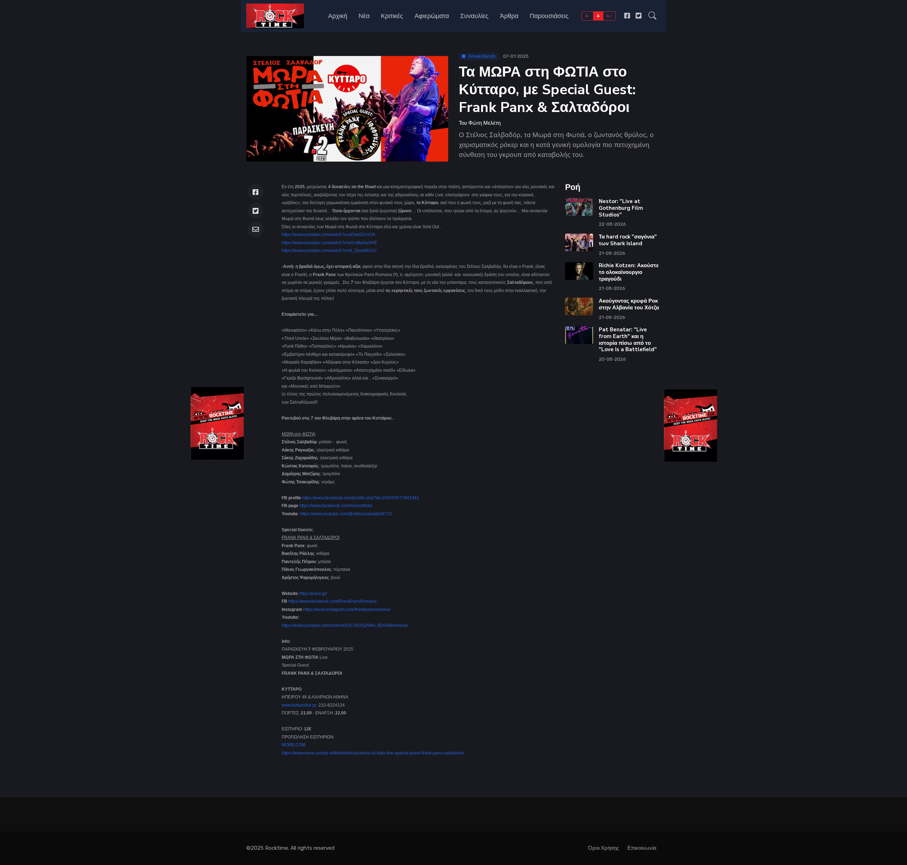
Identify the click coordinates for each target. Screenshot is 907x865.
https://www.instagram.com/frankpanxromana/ (346, 609)
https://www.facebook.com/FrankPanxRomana (332, 601)
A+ (609, 16)
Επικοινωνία (642, 848)
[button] (652, 16)
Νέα (364, 15)
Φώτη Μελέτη (484, 123)
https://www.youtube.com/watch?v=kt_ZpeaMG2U (329, 250)
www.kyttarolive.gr (299, 705)
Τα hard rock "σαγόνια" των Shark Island (628, 240)
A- (587, 16)
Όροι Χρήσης (603, 848)
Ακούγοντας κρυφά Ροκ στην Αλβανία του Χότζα (629, 304)
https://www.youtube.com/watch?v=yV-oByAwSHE (329, 242)
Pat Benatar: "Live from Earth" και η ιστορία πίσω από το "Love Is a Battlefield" (628, 339)
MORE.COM (293, 744)
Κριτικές (392, 15)
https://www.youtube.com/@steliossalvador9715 (346, 513)
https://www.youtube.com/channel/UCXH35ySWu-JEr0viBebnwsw (345, 625)
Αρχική (337, 15)
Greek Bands (482, 56)
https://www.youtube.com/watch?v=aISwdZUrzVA (328, 234)
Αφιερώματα (432, 15)
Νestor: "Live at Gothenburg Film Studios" (621, 208)
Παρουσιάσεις (549, 15)
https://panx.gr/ (313, 593)
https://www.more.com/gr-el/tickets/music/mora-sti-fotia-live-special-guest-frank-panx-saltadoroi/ (373, 753)
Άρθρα (509, 15)
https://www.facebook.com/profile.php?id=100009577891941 (360, 497)
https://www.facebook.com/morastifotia (335, 505)
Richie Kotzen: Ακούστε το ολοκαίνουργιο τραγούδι (629, 272)
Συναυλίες (474, 15)
